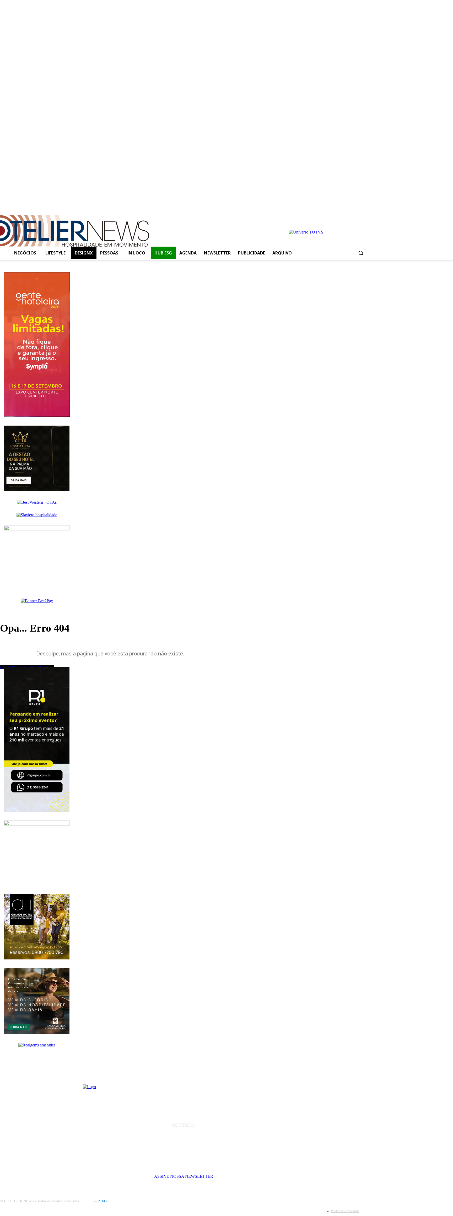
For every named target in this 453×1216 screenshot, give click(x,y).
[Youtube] (337, 212)
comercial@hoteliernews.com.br (183, 1140)
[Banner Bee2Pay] (37, 601)
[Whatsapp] (355, 212)
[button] (360, 253)
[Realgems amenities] (36, 1045)
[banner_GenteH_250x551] (37, 415)
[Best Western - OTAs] (37, 502)
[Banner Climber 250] (36, 529)
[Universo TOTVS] (306, 232)
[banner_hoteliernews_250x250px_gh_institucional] (36, 958)
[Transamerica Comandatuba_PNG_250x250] (36, 1032)
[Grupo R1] (36, 810)
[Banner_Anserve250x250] (36, 824)
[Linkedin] (346, 212)
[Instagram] (327, 212)
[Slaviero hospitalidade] (37, 515)
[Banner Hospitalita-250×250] (36, 489)
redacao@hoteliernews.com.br (184, 1132)
